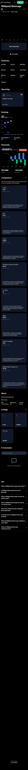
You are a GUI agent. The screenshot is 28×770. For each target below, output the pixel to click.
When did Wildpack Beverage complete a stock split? (14, 521)
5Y (21, 40)
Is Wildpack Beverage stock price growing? (14, 491)
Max (25, 40)
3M (14, 40)
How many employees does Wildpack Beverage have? (14, 509)
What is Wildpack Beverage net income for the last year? (14, 503)
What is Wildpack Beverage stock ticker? (14, 486)
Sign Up (20, 2)
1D (2, 40)
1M (10, 40)
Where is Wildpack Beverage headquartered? (14, 528)
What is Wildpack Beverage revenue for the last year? (14, 497)
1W (6, 40)
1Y (17, 40)
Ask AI (15, 762)
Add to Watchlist (14, 46)
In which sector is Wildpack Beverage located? (14, 515)
